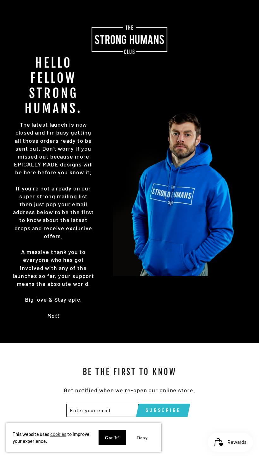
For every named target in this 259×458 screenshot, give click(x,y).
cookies (58, 434)
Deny (142, 438)
